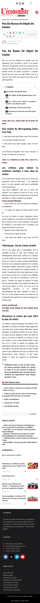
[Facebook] (17, 3)
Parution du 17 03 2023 (11, 403)
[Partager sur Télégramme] (23, 32)
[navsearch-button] (30, 4)
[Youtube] (22, 556)
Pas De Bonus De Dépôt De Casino (16, 91)
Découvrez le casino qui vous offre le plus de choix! (21, 112)
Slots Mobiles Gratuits (11, 406)
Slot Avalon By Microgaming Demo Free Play (21, 96)
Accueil (4, 19)
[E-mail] (7, 36)
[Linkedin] (16, 556)
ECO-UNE (30, 467)
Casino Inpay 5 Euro (8, 476)
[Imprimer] (10, 36)
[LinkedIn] (22, 3)
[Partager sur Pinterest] (13, 32)
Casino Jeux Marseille (10, 305)
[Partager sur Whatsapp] (16, 32)
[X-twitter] (11, 556)
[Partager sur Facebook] (7, 32)
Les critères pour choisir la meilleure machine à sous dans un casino (21, 103)
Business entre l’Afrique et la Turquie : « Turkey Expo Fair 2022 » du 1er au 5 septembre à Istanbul (13, 486)
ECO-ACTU (31, 488)
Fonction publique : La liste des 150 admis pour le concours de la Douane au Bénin (14, 498)
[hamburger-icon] (36, 12)
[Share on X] (10, 32)
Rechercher (33, 414)
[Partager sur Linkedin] (19, 32)
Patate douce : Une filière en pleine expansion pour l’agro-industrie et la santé (14, 466)
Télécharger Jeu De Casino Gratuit (20, 108)
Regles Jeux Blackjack (11, 399)
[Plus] (13, 36)
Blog (8, 19)
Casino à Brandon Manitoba (11, 201)
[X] (19, 3)
